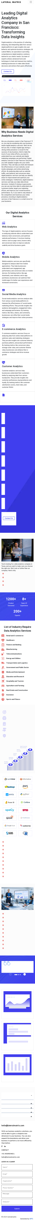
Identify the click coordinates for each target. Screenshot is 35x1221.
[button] (24, 974)
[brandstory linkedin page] (5, 1146)
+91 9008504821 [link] (7, 1154)
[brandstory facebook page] (1, 1146)
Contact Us (8, 71)
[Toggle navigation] (31, 2)
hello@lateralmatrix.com (12, 1125)
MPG (31, 1219)
